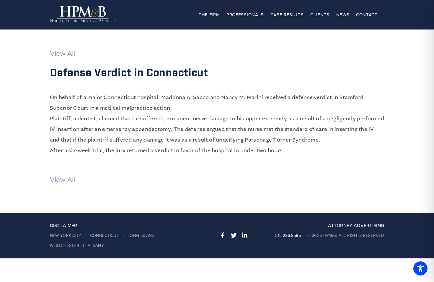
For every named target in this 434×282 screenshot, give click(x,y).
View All (62, 53)
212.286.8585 (288, 235)
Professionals (245, 14)
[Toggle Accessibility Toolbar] (420, 268)
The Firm (209, 14)
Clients (319, 14)
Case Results (287, 14)
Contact (367, 14)
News (343, 14)
